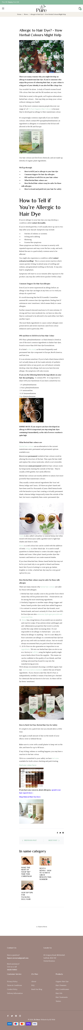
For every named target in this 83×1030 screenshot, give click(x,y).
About (33, 981)
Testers (58, 1001)
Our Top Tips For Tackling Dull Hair (27, 896)
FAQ (32, 985)
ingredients (25, 649)
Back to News (42, 927)
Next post (52, 840)
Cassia (21, 536)
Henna (21, 546)
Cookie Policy (12, 989)
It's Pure (37, 1020)
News (26, 14)
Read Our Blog (36, 989)
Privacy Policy (12, 981)
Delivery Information (15, 993)
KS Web (52, 1020)
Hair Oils (59, 993)
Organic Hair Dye (62, 981)
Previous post (30, 840)
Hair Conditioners (62, 989)
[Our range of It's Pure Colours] (41, 703)
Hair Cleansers (61, 985)
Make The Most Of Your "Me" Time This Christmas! (26, 872)
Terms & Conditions (14, 985)
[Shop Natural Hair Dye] (31, 811)
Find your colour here (27, 765)
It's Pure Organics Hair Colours (39, 109)
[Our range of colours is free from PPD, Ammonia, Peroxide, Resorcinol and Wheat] (31, 410)
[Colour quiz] (31, 777)
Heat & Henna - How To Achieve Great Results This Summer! (45, 874)
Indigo (28, 549)
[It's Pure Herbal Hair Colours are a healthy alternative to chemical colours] (31, 141)
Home (19, 14)
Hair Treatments (62, 997)
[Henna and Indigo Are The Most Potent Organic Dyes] (41, 518)
